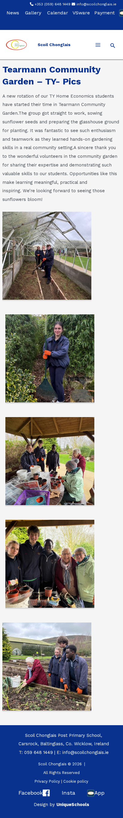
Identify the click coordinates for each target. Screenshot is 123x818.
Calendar (57, 13)
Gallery (33, 13)
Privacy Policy (47, 781)
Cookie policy (75, 781)
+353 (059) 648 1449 (52, 4)
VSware (81, 13)
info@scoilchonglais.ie (96, 4)
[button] (113, 45)
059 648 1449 (38, 752)
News (13, 13)
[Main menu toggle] (98, 45)
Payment (104, 13)
